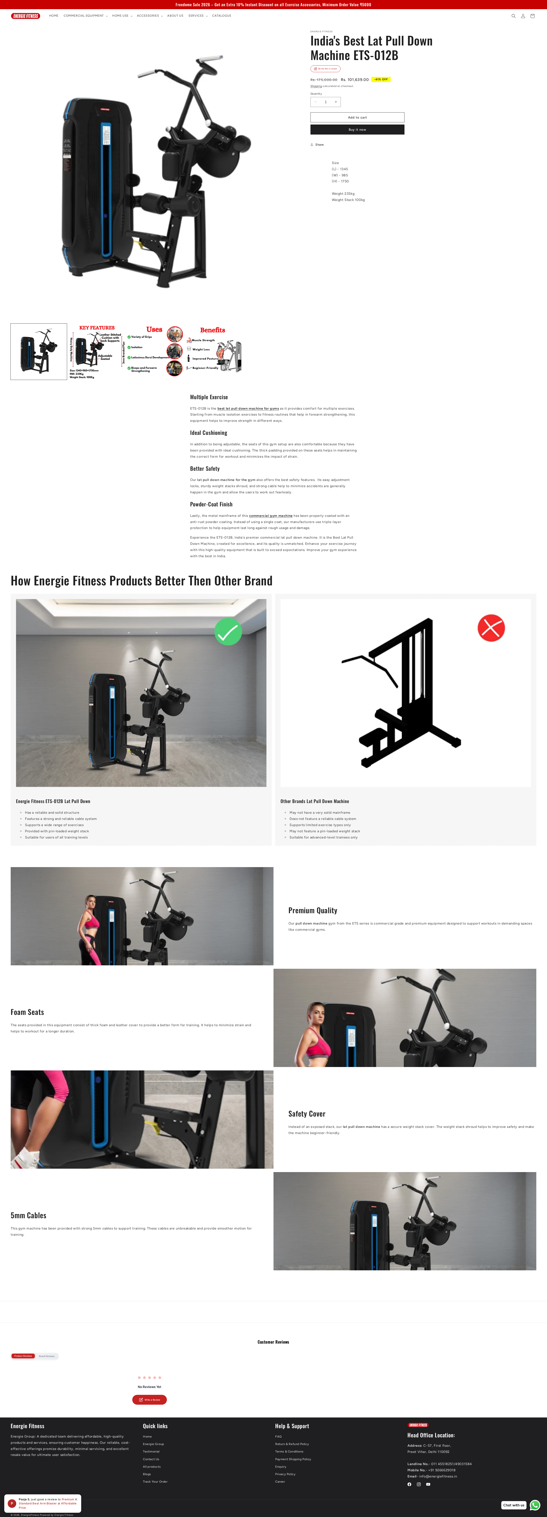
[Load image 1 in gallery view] (39, 352)
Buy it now (357, 130)
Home (147, 1436)
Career (280, 1481)
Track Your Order (155, 1481)
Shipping (316, 86)
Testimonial (151, 1451)
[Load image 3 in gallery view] (155, 352)
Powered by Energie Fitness (56, 1515)
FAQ (278, 1436)
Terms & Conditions (289, 1451)
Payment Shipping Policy (293, 1459)
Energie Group (153, 1444)
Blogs (147, 1474)
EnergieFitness (30, 1515)
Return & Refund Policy (292, 1444)
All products (152, 1467)
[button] (85, 16)
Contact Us (151, 1459)
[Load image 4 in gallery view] (213, 352)
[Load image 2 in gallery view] (97, 352)
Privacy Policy (285, 1474)
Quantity (316, 93)
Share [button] (319, 144)
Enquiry (280, 1467)
